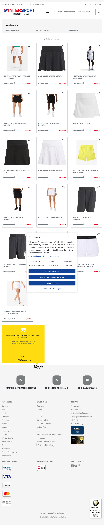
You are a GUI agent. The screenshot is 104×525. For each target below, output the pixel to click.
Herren (4, 409)
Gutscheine (75, 406)
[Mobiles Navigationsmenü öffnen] (47, 12)
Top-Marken (6, 455)
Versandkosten (59, 513)
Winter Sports (7, 438)
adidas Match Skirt (82, 123)
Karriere (40, 409)
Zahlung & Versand (44, 423)
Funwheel (6, 448)
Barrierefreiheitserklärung (47, 441)
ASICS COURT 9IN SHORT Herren (13, 218)
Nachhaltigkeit (42, 420)
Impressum (41, 438)
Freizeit (5, 434)
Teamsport (6, 427)
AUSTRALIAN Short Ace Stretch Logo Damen (83, 265)
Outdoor (5, 416)
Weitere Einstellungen (52, 288)
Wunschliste (29, 46)
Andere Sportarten (9, 452)
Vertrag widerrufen (45, 445)
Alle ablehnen (52, 283)
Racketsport (7, 431)
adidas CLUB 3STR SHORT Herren (14, 265)
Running (5, 420)
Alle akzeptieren (52, 271)
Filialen (39, 413)
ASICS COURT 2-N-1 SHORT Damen (14, 124)
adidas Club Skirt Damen (50, 76)
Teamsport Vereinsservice (81, 416)
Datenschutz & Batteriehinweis (49, 434)
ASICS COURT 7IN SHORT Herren (48, 124)
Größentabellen (77, 409)
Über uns (40, 406)
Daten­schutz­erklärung (39, 256)
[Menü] (99, 499)
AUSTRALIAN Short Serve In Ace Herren (86, 171)
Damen (5, 406)
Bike (3, 445)
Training (5, 423)
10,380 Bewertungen (23, 360)
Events (39, 416)
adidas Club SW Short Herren (83, 218)
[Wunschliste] (90, 4)
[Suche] (98, 12)
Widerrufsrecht (43, 427)
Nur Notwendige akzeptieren (52, 277)
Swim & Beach (7, 441)
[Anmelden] (85, 4)
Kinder (4, 413)
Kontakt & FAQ (77, 423)
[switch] (95, 515)
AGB (38, 431)
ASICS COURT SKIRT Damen (50, 217)
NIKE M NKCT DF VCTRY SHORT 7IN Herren (16, 77)
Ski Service (75, 420)
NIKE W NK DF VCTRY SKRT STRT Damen (84, 77)
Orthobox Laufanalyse (80, 413)
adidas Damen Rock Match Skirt (16, 171)
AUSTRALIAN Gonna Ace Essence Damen (14, 312)
